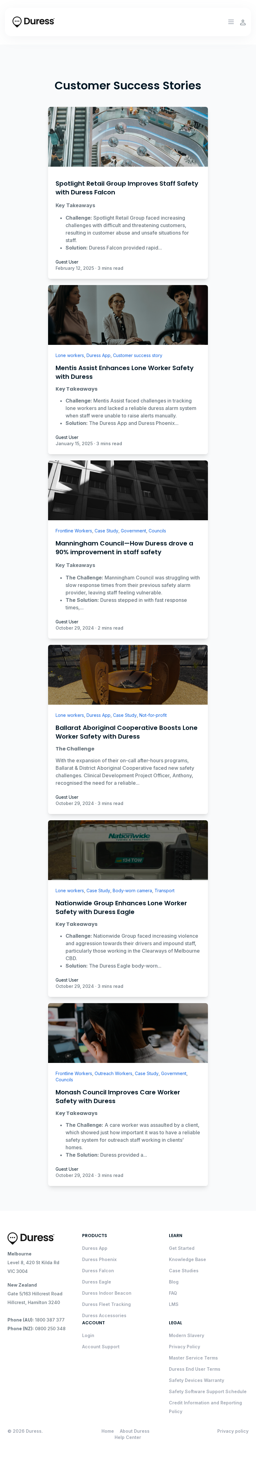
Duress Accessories (104, 1315)
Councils (157, 530)
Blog (174, 1281)
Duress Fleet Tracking (106, 1304)
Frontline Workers (74, 530)
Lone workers (70, 355)
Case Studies (184, 1270)
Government (133, 530)
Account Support (101, 1346)
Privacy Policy (184, 1346)
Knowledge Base (187, 1259)
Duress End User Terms (194, 1369)
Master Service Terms (193, 1357)
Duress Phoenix (99, 1259)
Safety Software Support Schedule (208, 1391)
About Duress (135, 1431)
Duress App (98, 355)
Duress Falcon (98, 1270)
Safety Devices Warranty (196, 1380)
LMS (174, 1304)
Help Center (128, 1437)
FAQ (173, 1293)
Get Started (181, 1248)
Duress (34, 1431)
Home (107, 1431)
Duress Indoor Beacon (106, 1293)
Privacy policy (233, 1431)
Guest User (67, 261)
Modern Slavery (186, 1335)
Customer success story (137, 355)
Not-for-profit (153, 715)
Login (88, 1335)
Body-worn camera (132, 890)
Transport (165, 890)
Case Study (106, 530)
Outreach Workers (113, 1073)
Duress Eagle (96, 1281)
